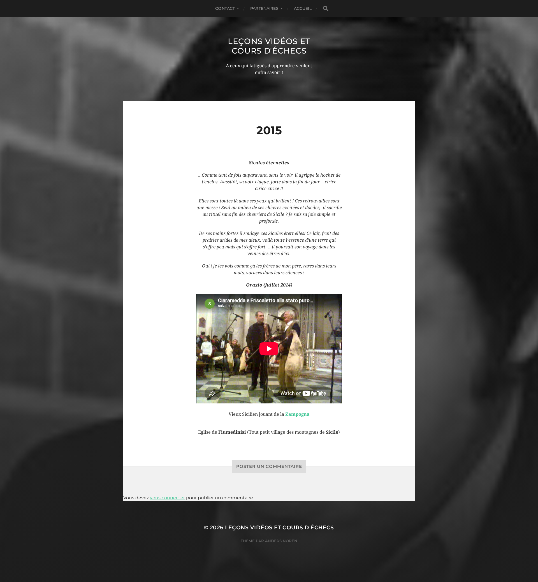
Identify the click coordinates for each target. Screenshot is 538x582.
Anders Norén (281, 541)
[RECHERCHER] (325, 8)
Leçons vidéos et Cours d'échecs (269, 46)
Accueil (303, 8)
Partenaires (264, 8)
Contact (225, 8)
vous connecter (167, 497)
